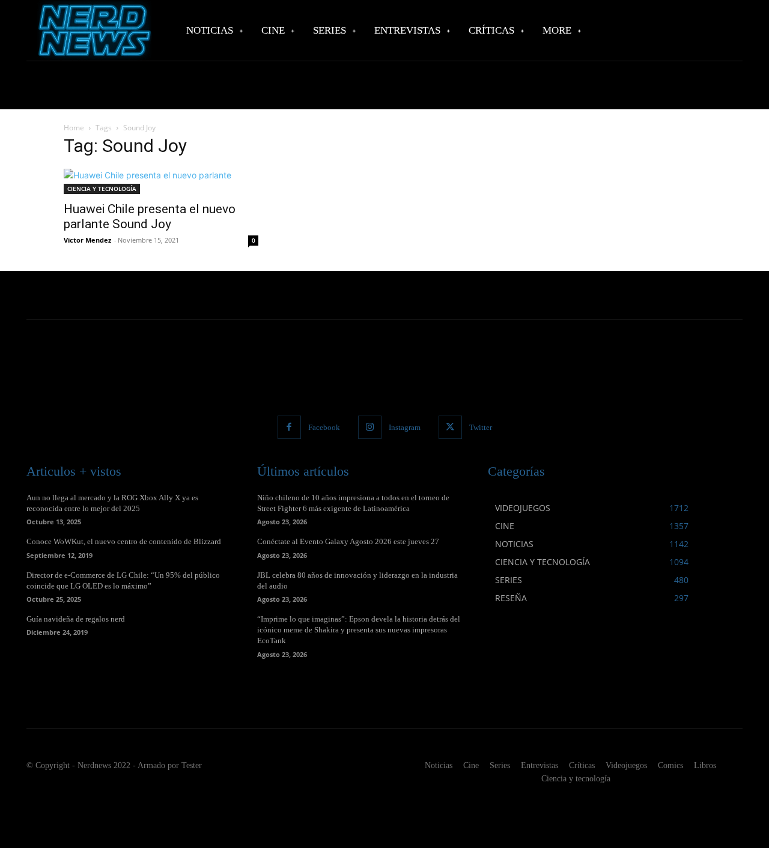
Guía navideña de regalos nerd (75, 618)
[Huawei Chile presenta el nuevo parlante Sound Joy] (161, 181)
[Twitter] (450, 427)
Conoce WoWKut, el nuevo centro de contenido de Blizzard (123, 541)
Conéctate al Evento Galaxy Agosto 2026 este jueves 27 (348, 541)
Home (74, 128)
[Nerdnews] (93, 30)
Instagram (405, 427)
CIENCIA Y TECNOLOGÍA (101, 188)
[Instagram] (369, 427)
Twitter (480, 427)
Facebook (324, 427)
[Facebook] (289, 427)
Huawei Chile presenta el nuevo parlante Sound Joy (150, 216)
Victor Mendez (87, 239)
